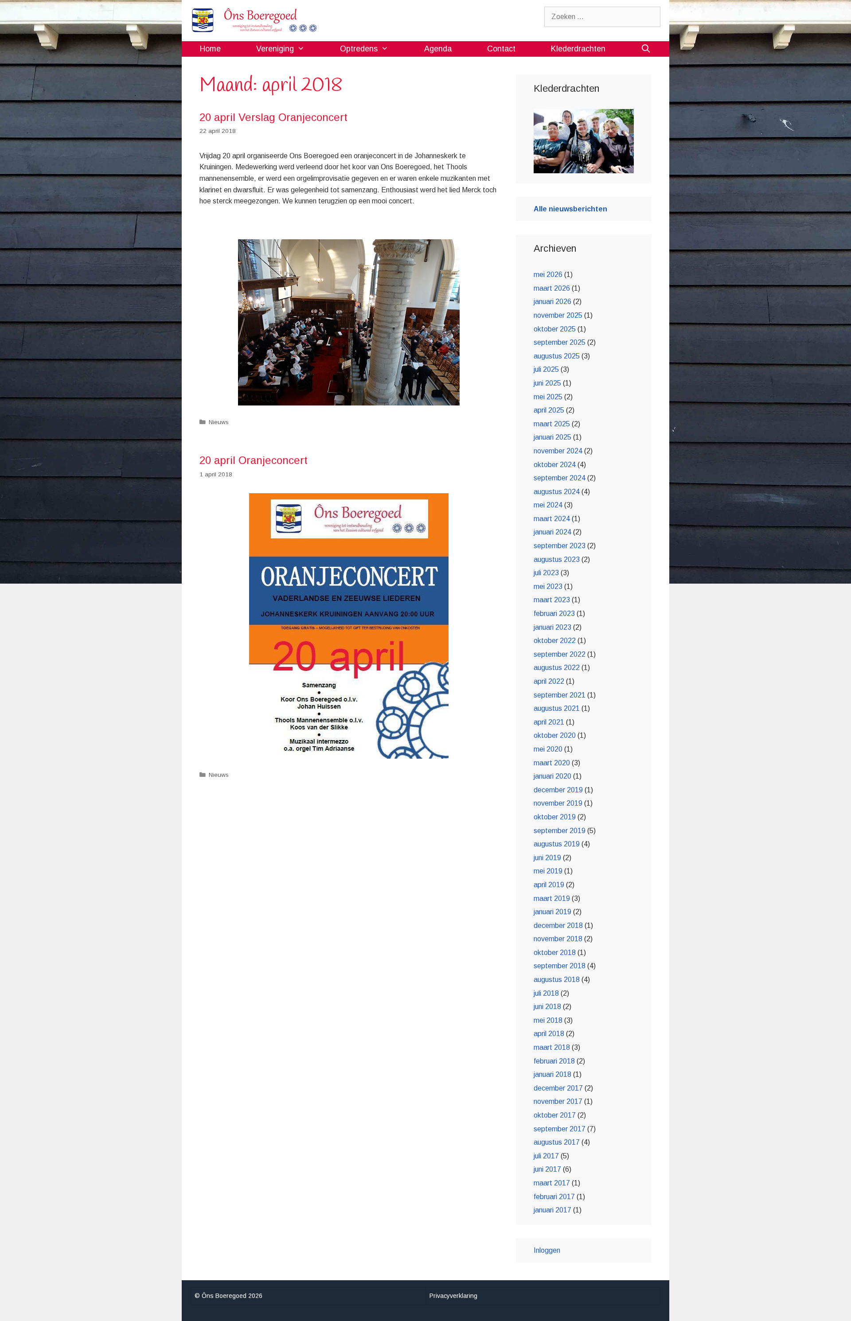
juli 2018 (546, 993)
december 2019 (558, 790)
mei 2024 (548, 505)
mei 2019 (548, 871)
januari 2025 (552, 437)
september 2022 (560, 654)
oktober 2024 (555, 464)
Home (210, 48)
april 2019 (549, 884)
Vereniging (275, 48)
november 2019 (558, 803)
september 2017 (560, 1129)
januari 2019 (552, 912)
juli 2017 (546, 1156)
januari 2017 (552, 1210)
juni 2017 (547, 1169)
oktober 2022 (555, 640)
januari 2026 (552, 301)
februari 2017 (554, 1196)
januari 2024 (552, 532)
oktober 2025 (555, 329)
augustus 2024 (557, 491)
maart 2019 (552, 898)
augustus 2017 (557, 1142)
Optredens (359, 48)
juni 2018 (547, 1006)
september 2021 (560, 695)
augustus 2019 (557, 844)
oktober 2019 (555, 817)
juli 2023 (546, 573)
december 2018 (558, 925)
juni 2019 (547, 857)
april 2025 (549, 410)
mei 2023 (548, 586)
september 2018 (560, 966)
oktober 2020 (555, 735)
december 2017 (558, 1088)
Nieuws (219, 422)
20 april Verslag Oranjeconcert (273, 117)
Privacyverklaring (453, 1295)
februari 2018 (554, 1061)
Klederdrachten (578, 48)
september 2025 (560, 342)
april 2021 (549, 722)
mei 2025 (548, 397)
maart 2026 (552, 288)
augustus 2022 (557, 667)
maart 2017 (552, 1183)
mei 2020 (548, 749)
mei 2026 (548, 274)
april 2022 (549, 681)
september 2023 (560, 545)
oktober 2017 (555, 1115)
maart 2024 (552, 518)
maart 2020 (552, 763)
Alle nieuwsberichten (570, 209)
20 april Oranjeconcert (253, 460)
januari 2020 (552, 776)
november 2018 (558, 939)
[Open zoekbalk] (646, 49)
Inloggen (547, 1250)
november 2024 (558, 451)
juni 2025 (547, 383)
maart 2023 (552, 600)
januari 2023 (552, 627)
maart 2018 (552, 1047)
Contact (501, 48)
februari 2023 (554, 613)
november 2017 (558, 1101)
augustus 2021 (557, 708)
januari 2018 (552, 1074)
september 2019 (560, 830)
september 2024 (560, 478)
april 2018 (549, 1033)
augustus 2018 (557, 979)
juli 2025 (546, 369)
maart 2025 (552, 424)
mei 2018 (548, 1020)
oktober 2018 (555, 952)
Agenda (438, 48)
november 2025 (558, 315)
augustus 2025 (557, 356)
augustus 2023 (557, 559)
